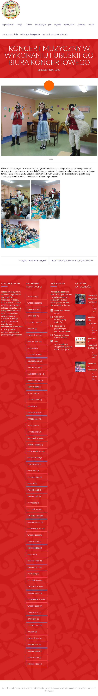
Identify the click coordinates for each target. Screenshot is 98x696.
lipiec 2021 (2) (33, 619)
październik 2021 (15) (36, 599)
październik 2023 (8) (35, 451)
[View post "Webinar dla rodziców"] (80, 320)
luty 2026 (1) (32, 296)
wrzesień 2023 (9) (34, 458)
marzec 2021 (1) (34, 645)
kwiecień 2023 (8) (34, 490)
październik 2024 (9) (35, 374)
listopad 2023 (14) (35, 445)
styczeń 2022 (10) (34, 580)
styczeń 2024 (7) (34, 432)
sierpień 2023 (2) (34, 464)
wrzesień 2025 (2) (34, 303)
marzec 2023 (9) (34, 496)
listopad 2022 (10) (35, 522)
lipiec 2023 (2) (33, 470)
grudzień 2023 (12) (35, 438)
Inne (51, 159)
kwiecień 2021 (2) (34, 638)
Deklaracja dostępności (30, 34)
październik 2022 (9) (35, 528)
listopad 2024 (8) (34, 367)
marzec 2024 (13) (34, 419)
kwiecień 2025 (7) (34, 335)
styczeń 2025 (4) (34, 354)
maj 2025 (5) (32, 329)
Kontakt (91, 24)
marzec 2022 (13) (34, 567)
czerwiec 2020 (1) (34, 664)
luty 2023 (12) (33, 503)
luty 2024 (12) (33, 425)
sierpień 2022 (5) (34, 541)
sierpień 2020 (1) (34, 657)
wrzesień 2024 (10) (35, 380)
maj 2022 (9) (32, 554)
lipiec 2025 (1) (33, 316)
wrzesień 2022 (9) (34, 535)
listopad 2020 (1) (34, 651)
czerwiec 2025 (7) (34, 322)
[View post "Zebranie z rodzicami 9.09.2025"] (80, 342)
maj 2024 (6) (32, 406)
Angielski (57, 24)
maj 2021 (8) (32, 632)
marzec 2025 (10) (34, 341)
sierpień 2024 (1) (34, 387)
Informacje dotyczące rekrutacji (92, 298)
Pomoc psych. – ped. (43, 24)
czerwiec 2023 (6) (34, 477)
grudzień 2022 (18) (35, 516)
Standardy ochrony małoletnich (55, 34)
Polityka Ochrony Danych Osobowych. (49, 688)
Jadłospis (81, 24)
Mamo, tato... (69, 24)
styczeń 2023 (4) (34, 509)
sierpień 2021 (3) (34, 612)
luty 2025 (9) (32, 348)
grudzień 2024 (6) (34, 361)
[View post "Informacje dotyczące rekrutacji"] (80, 299)
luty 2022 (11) (33, 574)
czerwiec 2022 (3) (34, 548)
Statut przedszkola (10, 34)
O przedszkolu (8, 24)
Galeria (29, 24)
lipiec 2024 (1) (33, 393)
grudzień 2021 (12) (35, 586)
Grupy (19, 24)
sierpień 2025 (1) (34, 309)
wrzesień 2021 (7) (34, 606)
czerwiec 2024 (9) (34, 400)
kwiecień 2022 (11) (34, 561)
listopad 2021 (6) (34, 593)
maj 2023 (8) (32, 483)
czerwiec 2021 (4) (34, 625)
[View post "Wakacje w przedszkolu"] (80, 367)
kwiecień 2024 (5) (34, 412)
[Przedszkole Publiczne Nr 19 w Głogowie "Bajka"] (11, 9)
